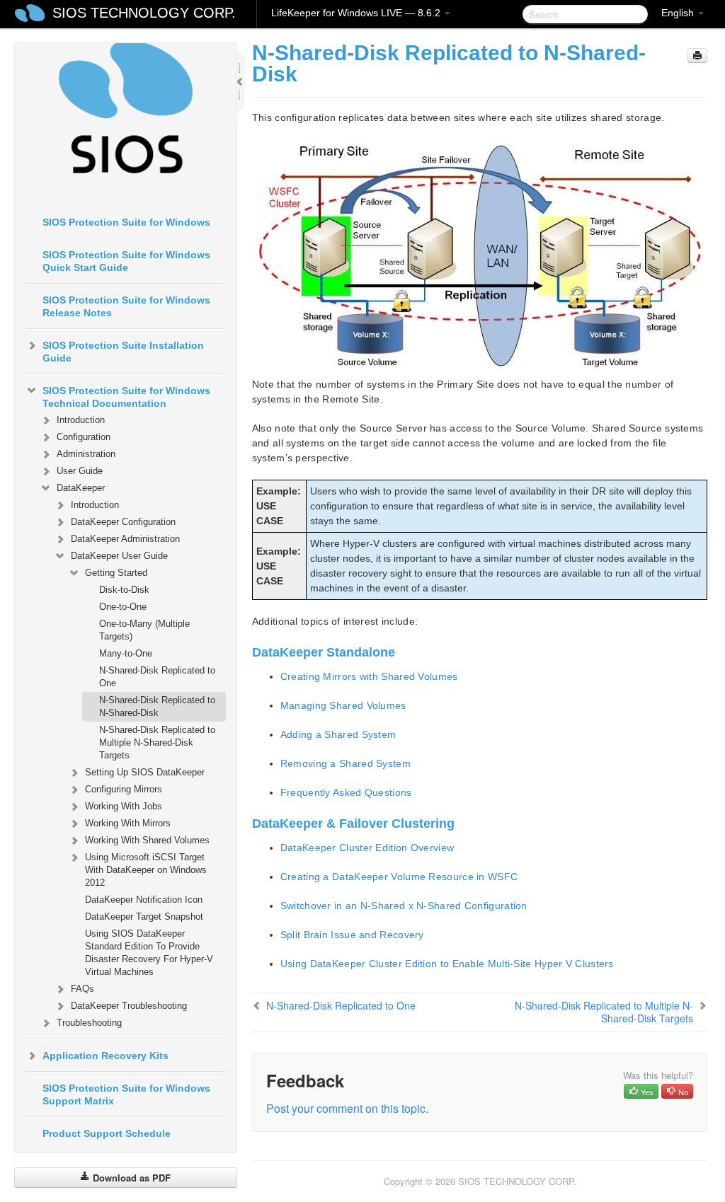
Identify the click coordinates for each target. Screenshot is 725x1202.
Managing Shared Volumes (343, 705)
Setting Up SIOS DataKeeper (145, 772)
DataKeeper (81, 487)
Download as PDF (130, 1177)
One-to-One (123, 606)
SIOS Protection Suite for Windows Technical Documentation (126, 397)
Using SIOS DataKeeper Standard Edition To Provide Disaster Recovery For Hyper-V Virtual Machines (149, 952)
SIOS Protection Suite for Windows (126, 222)
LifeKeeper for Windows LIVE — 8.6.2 (357, 12)
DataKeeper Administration (125, 538)
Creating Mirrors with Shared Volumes (369, 676)
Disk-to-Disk (124, 589)
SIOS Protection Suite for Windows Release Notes (126, 306)
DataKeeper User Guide (119, 555)
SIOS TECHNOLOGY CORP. (144, 13)
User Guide (80, 471)
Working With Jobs (123, 806)
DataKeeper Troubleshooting (129, 1005)
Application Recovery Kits (105, 1055)
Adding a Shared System (338, 734)
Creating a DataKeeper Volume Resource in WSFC (399, 876)
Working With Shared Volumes (147, 840)
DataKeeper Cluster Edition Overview (367, 847)
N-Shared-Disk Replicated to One (157, 676)
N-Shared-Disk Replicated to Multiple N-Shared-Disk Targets (157, 742)
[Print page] (697, 55)
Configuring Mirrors (123, 789)
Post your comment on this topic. (347, 1108)
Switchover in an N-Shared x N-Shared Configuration (403, 905)
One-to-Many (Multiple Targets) (144, 630)
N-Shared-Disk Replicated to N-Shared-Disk (157, 706)
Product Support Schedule (106, 1133)
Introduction (81, 420)
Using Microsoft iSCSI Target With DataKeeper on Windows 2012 (146, 870)
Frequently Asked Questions (346, 792)
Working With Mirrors (128, 823)
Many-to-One (125, 653)
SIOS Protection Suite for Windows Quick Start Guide (126, 261)
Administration (86, 454)
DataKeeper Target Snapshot (144, 916)
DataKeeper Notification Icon (143, 899)
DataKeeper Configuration (123, 521)
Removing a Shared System (345, 763)
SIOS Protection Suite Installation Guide (123, 352)
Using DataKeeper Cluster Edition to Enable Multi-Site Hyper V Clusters (447, 963)
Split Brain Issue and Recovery (352, 934)
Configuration (83, 437)
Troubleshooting (89, 1022)
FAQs (82, 988)
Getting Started (116, 572)
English (679, 12)
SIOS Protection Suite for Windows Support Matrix (126, 1094)
